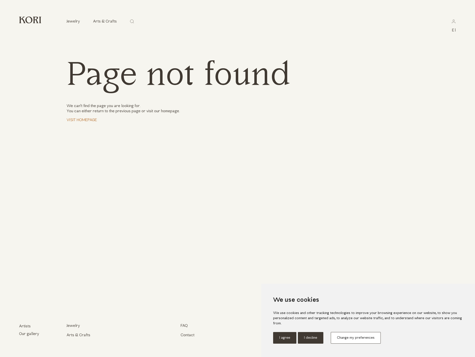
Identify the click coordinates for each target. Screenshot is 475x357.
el (454, 30)
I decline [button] (310, 338)
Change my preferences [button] (356, 338)
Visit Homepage (82, 120)
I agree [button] (284, 338)
